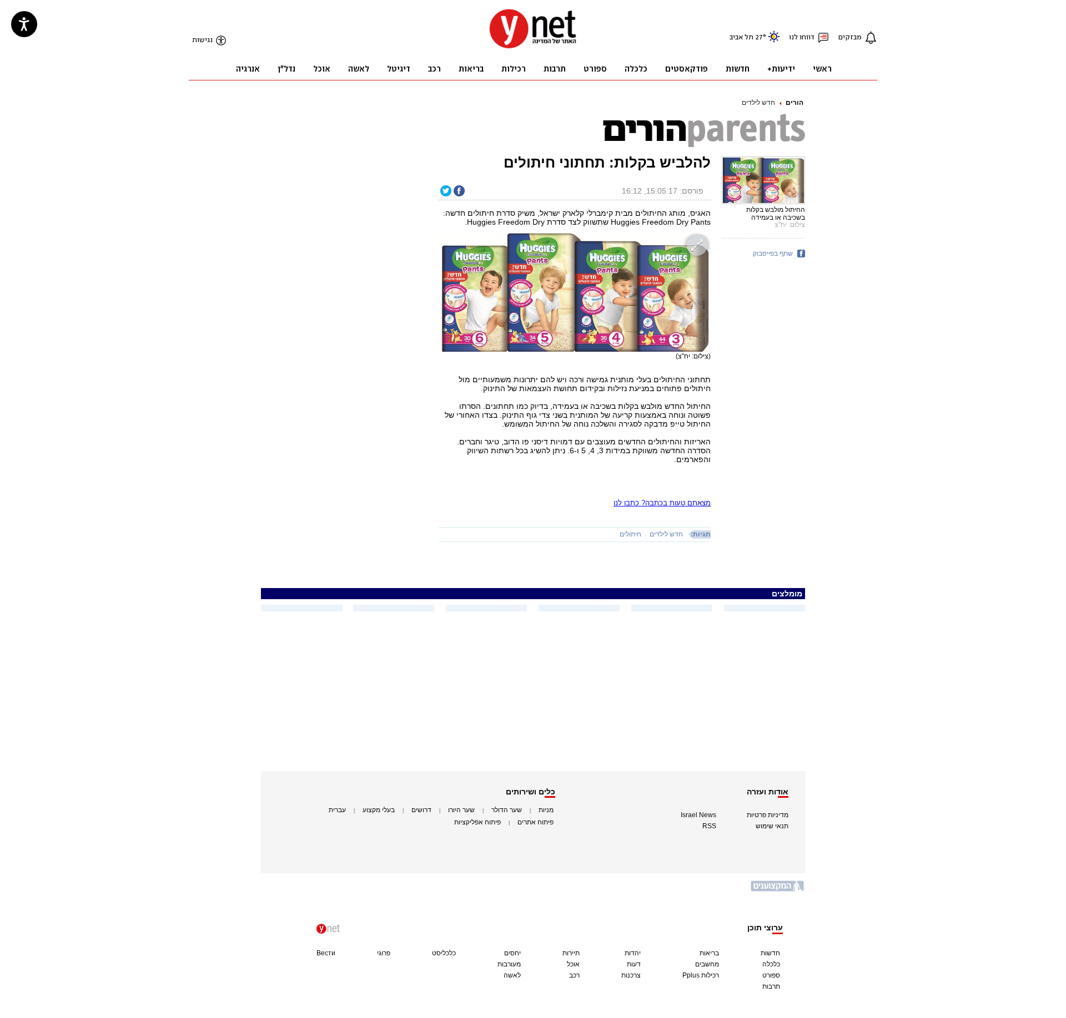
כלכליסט (444, 953)
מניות (546, 810)
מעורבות (509, 964)
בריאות (709, 953)
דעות (634, 964)
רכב (574, 975)
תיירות (571, 953)
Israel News (698, 815)
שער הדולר (506, 810)
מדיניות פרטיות (767, 815)
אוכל (573, 964)
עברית (337, 810)
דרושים (421, 810)
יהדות (633, 953)
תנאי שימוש (772, 826)
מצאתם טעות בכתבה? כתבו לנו (662, 503)
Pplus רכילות (700, 975)
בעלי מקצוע (379, 810)
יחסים (512, 953)
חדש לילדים (758, 103)
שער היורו (461, 810)
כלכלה (771, 964)
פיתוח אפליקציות (477, 822)
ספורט (771, 975)
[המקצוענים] (778, 890)
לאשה (512, 975)
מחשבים (707, 964)
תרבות (771, 986)
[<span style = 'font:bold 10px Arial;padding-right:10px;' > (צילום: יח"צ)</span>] (575, 292)
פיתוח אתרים (535, 822)
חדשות (770, 953)
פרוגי (383, 953)
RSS (709, 826)
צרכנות (631, 975)
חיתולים (630, 534)
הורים (794, 103)
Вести (325, 953)
